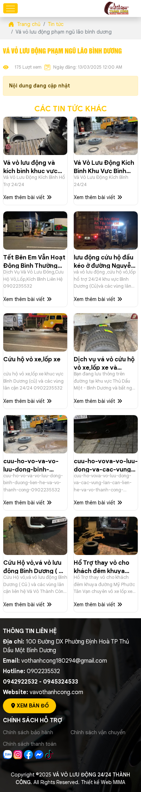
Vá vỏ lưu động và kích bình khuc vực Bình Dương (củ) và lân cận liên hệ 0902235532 (31, 166)
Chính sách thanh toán (29, 744)
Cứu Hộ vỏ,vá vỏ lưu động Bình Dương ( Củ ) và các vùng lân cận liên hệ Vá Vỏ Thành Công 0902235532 (35, 566)
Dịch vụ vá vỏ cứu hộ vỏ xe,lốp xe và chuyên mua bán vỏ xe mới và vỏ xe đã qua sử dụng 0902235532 (104, 363)
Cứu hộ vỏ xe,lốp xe (31, 359)
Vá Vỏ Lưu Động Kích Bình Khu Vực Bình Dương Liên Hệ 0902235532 (104, 166)
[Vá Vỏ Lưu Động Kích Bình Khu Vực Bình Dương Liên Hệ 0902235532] (106, 136)
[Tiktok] (49, 753)
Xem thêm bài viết (24, 197)
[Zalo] (8, 753)
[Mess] (39, 753)
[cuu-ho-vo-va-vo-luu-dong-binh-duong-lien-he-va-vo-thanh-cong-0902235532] (35, 434)
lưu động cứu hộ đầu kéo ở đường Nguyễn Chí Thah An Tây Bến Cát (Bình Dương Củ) (104, 261)
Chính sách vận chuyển (97, 732)
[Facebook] (29, 753)
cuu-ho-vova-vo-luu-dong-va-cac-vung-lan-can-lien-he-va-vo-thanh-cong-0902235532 (106, 464)
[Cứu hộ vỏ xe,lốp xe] (35, 332)
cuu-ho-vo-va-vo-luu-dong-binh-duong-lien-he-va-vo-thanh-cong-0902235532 (31, 464)
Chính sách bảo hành (28, 732)
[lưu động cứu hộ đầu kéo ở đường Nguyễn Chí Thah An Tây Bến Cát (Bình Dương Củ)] (106, 230)
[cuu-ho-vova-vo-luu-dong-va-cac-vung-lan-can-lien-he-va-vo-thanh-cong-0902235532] (106, 434)
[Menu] (10, 8)
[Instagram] (18, 753)
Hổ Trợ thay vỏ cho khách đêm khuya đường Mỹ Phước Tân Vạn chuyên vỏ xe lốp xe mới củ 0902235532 (105, 566)
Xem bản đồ (33, 705)
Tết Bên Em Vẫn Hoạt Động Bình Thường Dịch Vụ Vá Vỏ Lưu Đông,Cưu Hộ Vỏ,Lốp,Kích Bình (34, 261)
